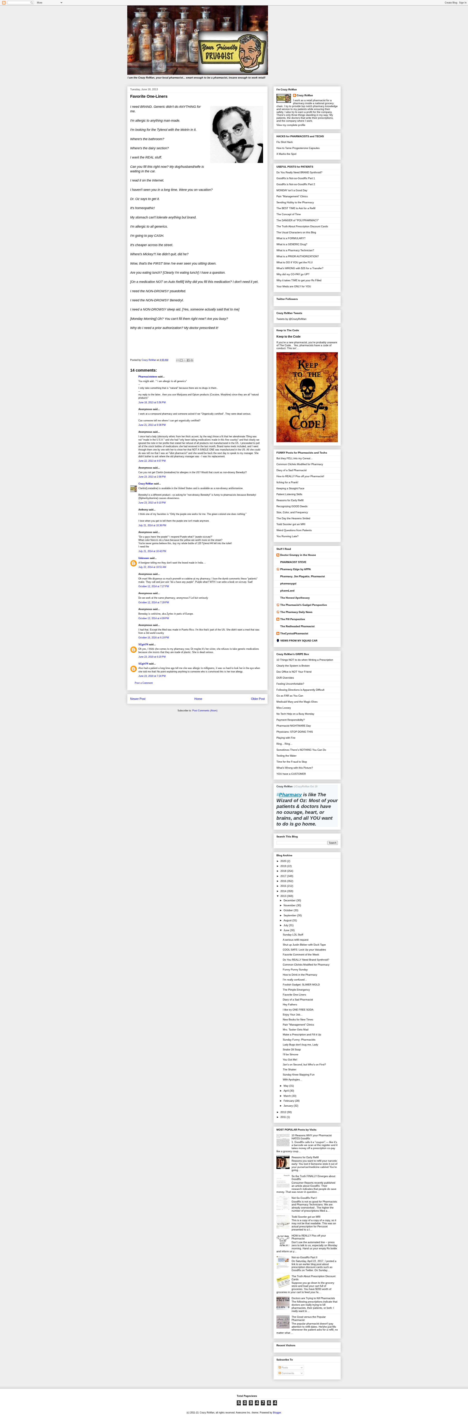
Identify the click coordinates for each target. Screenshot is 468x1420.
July (286, 925)
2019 (283, 866)
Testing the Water (286, 755)
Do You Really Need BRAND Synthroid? (299, 172)
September (290, 915)
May (286, 1085)
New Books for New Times (298, 1019)
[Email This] (178, 360)
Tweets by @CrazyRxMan (291, 318)
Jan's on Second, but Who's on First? (304, 1064)
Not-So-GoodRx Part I (304, 1197)
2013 (283, 896)
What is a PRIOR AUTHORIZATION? (297, 256)
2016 (283, 881)
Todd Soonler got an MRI (290, 524)
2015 (283, 885)
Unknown (143, 558)
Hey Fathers (290, 1004)
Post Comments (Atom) (204, 710)
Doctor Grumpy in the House (298, 554)
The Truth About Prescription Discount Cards (302, 226)
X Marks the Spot (286, 153)
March (288, 1095)
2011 (283, 1117)
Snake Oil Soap (292, 1049)
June (287, 930)
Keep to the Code (288, 336)
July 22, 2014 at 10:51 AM (152, 567)
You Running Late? (287, 536)
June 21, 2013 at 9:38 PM (152, 425)
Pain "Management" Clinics (292, 196)
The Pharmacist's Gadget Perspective (303, 604)
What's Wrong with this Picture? (294, 767)
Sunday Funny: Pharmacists (299, 1039)
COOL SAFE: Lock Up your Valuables (304, 949)
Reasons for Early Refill (289, 500)
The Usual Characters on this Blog (296, 232)
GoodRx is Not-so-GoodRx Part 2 (295, 184)
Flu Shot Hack (284, 142)
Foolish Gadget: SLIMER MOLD (301, 984)
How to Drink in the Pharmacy (300, 974)
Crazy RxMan (145, 483)
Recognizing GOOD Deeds (291, 506)
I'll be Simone (290, 1054)
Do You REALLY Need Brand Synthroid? (306, 959)
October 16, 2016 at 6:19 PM (153, 637)
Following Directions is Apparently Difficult (300, 689)
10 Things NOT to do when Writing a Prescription (304, 659)
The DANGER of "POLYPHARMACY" (297, 220)
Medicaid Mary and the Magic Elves (297, 701)
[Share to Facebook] (188, 360)
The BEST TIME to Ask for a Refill (295, 208)
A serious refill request (295, 939)
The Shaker (289, 1069)
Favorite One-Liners (294, 994)
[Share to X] (185, 360)
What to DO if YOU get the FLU (294, 262)
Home (198, 698)
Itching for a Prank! (287, 482)
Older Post (258, 698)
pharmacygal (288, 583)
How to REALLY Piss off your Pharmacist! (300, 476)
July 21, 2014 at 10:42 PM (152, 551)
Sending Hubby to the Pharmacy (295, 202)
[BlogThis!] (181, 360)
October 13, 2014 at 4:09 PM (153, 618)
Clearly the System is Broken (293, 665)
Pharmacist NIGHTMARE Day (293, 725)
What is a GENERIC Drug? (291, 244)
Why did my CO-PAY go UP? (292, 274)
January (289, 1105)
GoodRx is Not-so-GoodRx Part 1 (295, 178)
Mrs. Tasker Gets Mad (295, 1029)
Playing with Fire (285, 737)
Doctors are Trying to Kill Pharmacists (313, 1298)
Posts (284, 1367)
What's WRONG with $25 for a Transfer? (299, 268)
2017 (283, 876)
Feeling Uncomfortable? (290, 683)
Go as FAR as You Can (289, 695)
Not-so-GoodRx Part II (304, 1257)
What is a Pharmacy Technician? (295, 250)
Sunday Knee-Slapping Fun (299, 1074)
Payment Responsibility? (290, 719)
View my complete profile (290, 125)
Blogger (277, 1412)
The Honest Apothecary (295, 597)
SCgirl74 (143, 644)
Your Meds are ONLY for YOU (293, 286)
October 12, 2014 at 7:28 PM (153, 602)
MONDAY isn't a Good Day (291, 190)
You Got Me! (290, 1059)
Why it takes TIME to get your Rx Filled (298, 280)
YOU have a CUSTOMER (291, 773)
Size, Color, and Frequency (292, 512)
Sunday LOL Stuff (293, 934)
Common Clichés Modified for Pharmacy (299, 464)
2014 (283, 891)
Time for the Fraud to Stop (291, 761)
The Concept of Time (288, 214)
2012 (283, 1112)
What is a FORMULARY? (290, 238)
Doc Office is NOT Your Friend (294, 671)
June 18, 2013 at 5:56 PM (152, 402)
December (290, 900)
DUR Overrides (285, 677)
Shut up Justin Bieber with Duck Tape (304, 944)
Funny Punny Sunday (295, 969)
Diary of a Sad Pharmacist (291, 470)
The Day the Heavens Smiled (293, 518)
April (286, 1090)
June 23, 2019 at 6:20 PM (152, 656)
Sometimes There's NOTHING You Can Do (301, 749)
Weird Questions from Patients (294, 530)
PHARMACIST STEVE (293, 562)
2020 (283, 861)
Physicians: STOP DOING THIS (294, 731)
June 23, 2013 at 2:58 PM (152, 476)
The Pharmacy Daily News (296, 612)
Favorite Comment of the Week (301, 954)
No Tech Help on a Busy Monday (295, 713)
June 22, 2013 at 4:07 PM (152, 460)
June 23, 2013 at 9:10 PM (152, 502)
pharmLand (287, 590)
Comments (287, 1373)
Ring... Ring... (284, 743)
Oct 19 (313, 786)
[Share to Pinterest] (192, 360)
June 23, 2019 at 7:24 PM (152, 676)
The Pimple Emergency (296, 989)
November (290, 905)
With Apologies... (292, 1079)
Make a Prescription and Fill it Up (302, 1034)
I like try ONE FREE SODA (298, 1009)
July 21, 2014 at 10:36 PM (152, 525)
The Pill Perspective (292, 619)
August (288, 920)
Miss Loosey (283, 707)
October (289, 910)
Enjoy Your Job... (292, 1014)
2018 (283, 870)
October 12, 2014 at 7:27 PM (153, 586)
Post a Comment (144, 683)
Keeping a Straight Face (290, 488)
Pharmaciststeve (147, 376)
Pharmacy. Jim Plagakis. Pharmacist (302, 576)
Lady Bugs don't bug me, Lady (300, 1044)
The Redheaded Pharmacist (297, 626)
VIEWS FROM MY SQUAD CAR (298, 640)
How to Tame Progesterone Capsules (298, 148)
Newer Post (137, 698)
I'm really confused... (295, 979)
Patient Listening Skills (289, 494)
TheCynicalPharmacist (294, 633)
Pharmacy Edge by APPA (295, 569)
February (289, 1100)
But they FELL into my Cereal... (294, 458)
